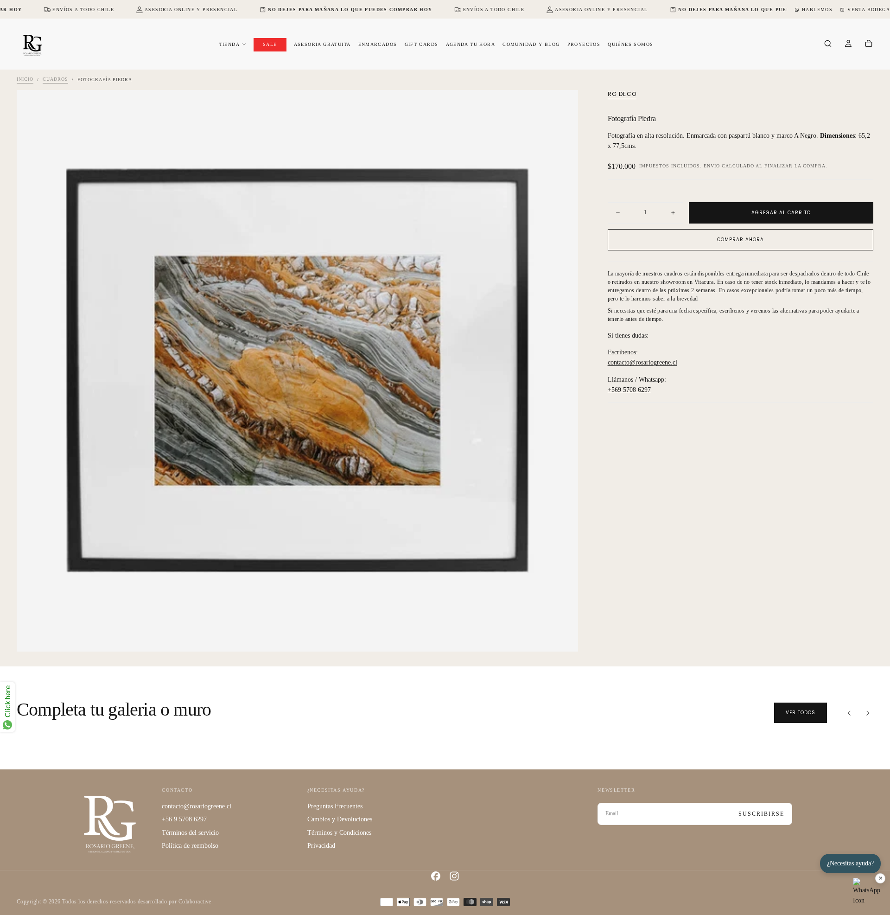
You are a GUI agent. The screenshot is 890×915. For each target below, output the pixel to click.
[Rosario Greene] (110, 823)
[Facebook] (435, 876)
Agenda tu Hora (471, 44)
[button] (828, 44)
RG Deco (622, 94)
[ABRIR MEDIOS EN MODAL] (563, 636)
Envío (712, 166)
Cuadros (55, 79)
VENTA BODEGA (868, 9)
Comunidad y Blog (530, 44)
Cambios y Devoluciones (339, 819)
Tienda (229, 44)
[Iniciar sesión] (848, 44)
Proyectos (584, 44)
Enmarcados (377, 44)
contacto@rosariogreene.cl (642, 362)
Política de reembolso (190, 845)
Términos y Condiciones (339, 832)
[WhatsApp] (867, 892)
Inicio (25, 79)
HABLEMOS (817, 9)
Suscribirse (761, 814)
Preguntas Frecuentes (334, 806)
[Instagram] (454, 876)
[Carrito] (868, 44)
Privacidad (321, 845)
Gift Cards (422, 44)
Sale (270, 44)
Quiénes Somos (630, 44)
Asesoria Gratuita (322, 44)
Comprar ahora (740, 239)
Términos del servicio (190, 832)
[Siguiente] (867, 712)
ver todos (800, 712)
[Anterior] (849, 712)
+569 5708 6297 (629, 390)
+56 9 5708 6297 (184, 819)
